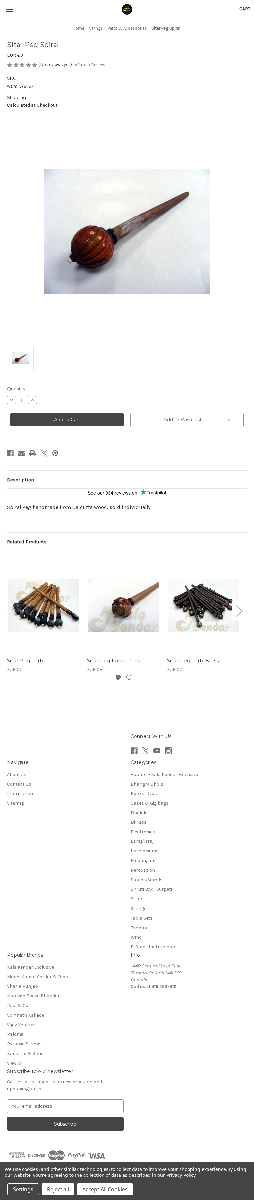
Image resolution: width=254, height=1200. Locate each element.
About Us (16, 774)
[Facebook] (10, 453)
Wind (136, 937)
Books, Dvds (144, 793)
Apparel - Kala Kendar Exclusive (164, 774)
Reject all (58, 1189)
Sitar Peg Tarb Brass (193, 660)
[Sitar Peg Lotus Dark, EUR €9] (123, 605)
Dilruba (139, 822)
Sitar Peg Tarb (25, 660)
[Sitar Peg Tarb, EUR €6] (43, 605)
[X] (44, 453)
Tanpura (139, 928)
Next (238, 611)
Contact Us (19, 784)
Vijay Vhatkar (21, 1025)
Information (20, 793)
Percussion (143, 870)
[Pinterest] (55, 453)
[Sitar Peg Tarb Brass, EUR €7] (203, 605)
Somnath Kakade (25, 1015)
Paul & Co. (18, 1005)
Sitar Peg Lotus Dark (113, 660)
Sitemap (16, 803)
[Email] (21, 453)
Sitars (137, 899)
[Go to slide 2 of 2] (128, 677)
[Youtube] (156, 750)
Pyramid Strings (24, 1044)
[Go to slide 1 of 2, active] (118, 677)
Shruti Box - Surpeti (151, 889)
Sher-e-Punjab (22, 986)
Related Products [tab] (27, 542)
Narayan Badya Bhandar (33, 996)
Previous (8, 611)
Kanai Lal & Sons (25, 1053)
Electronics (143, 832)
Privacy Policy (180, 1175)
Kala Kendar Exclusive (30, 967)
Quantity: (16, 388)
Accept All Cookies (105, 1189)
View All (14, 1063)
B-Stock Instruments (154, 947)
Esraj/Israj (142, 841)
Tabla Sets (142, 918)
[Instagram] (168, 750)
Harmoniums (145, 851)
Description (20, 480)
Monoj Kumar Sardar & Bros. (38, 977)
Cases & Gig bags (150, 803)
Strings (139, 908)
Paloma (15, 1034)
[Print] (32, 453)
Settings (23, 1189)
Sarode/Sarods (147, 880)
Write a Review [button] (90, 65)
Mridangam (143, 860)
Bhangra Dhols (147, 784)
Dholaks (140, 813)
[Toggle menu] (9, 9)
